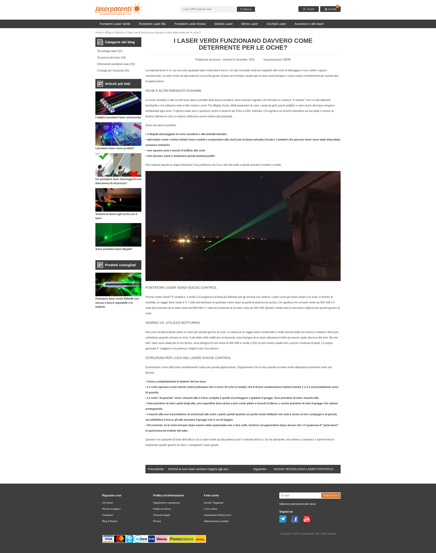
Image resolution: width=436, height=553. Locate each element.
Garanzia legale (161, 515)
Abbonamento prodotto (216, 521)
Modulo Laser (223, 24)
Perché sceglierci (111, 508)
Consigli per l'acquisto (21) (113, 70)
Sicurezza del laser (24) (111, 57)
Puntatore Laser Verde (115, 24)
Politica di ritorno (162, 508)
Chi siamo (107, 502)
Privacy (157, 521)
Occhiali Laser (276, 24)
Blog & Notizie (114, 32)
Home (99, 32)
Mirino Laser (249, 24)
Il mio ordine (210, 508)
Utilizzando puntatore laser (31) (116, 64)
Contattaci (107, 515)
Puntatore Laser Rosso (190, 24)
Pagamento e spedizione (166, 502)
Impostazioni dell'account (217, 515)
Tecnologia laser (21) (109, 51)
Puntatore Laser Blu (152, 24)
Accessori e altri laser (309, 24)
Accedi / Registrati (213, 502)
